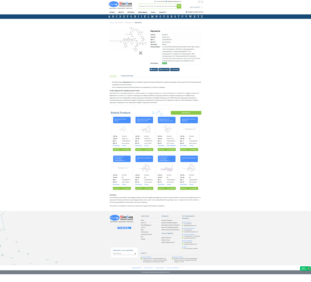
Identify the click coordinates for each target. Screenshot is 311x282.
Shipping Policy (137, 267)
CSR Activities (144, 232)
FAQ (142, 236)
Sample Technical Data (195, 12)
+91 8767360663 (160, 1)
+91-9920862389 (188, 230)
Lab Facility (130, 12)
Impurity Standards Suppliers (169, 222)
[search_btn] (179, 6)
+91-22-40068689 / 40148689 (191, 248)
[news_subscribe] (135, 254)
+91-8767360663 (188, 223)
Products (112, 12)
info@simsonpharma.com (174, 1)
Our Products (119, 22)
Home (111, 22)
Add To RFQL (165, 69)
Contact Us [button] (162, 12)
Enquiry (154, 69)
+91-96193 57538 (188, 242)
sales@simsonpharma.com (190, 244)
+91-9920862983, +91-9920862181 (192, 236)
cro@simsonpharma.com (190, 238)
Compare (127, 149)
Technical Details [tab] (127, 76)
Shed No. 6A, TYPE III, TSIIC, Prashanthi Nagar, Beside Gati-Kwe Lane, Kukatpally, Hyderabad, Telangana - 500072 (186, 260)
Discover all (186, 113)
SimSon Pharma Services (168, 242)
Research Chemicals (112, 8)
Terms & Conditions (173, 267)
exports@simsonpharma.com (191, 231)
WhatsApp (175, 69)
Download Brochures (146, 234)
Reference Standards (121, 8)
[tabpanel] (155, 91)
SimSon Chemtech (166, 237)
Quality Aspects (142, 12)
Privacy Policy (159, 267)
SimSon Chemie (165, 240)
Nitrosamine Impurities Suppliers (170, 225)
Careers (153, 12)
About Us (121, 12)
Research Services (129, 8)
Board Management (146, 225)
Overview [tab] (113, 76)
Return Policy (148, 267)
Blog (142, 229)
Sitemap (143, 239)
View (117, 149)
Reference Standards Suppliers (169, 227)
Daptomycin (128, 22)
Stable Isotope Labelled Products (170, 229)
